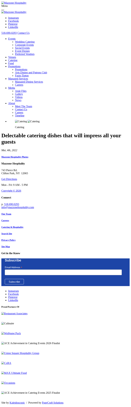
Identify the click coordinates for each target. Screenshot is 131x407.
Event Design (22, 51)
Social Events (22, 47)
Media (11, 87)
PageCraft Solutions (52, 402)
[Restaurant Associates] (14, 313)
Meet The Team (23, 106)
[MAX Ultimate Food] (14, 372)
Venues (12, 57)
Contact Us (23, 32)
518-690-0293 (9, 32)
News (18, 100)
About (11, 103)
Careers (19, 84)
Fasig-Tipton (22, 75)
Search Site (6, 233)
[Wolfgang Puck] (11, 333)
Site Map (5, 246)
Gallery (19, 94)
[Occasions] (8, 382)
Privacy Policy (8, 240)
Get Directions (9, 179)
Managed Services (18, 78)
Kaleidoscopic (17, 402)
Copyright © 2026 (11, 190)
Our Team (6, 214)
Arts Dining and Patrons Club (31, 72)
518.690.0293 (11, 204)
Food (11, 63)
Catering (12, 60)
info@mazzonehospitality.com (17, 207)
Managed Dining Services (29, 81)
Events (12, 38)
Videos (19, 97)
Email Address (13, 267)
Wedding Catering (25, 41)
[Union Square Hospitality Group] (20, 353)
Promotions (14, 66)
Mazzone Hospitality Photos (14, 157)
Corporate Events (24, 44)
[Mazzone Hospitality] (13, 2)
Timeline (19, 115)
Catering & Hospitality (12, 227)
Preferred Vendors (24, 54)
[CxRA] (6, 363)
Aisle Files (20, 90)
